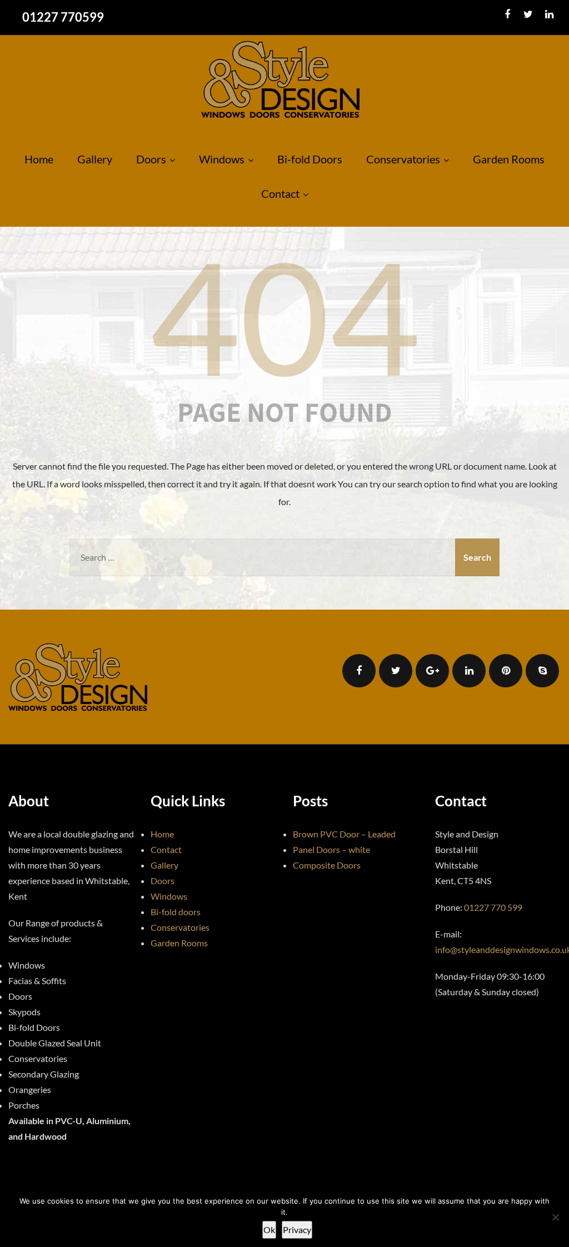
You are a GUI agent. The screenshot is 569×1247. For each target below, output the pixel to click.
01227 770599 (63, 16)
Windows (221, 159)
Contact (280, 193)
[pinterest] (505, 670)
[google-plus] (432, 670)
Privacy (297, 1229)
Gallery (94, 159)
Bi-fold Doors (309, 159)
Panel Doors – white (331, 849)
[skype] (542, 670)
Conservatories (403, 159)
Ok (269, 1229)
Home (38, 159)
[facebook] (507, 14)
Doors (151, 159)
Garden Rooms (509, 159)
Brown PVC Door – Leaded (344, 834)
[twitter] (528, 14)
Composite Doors (327, 865)
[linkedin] (549, 14)
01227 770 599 (493, 907)
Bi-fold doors (176, 911)
